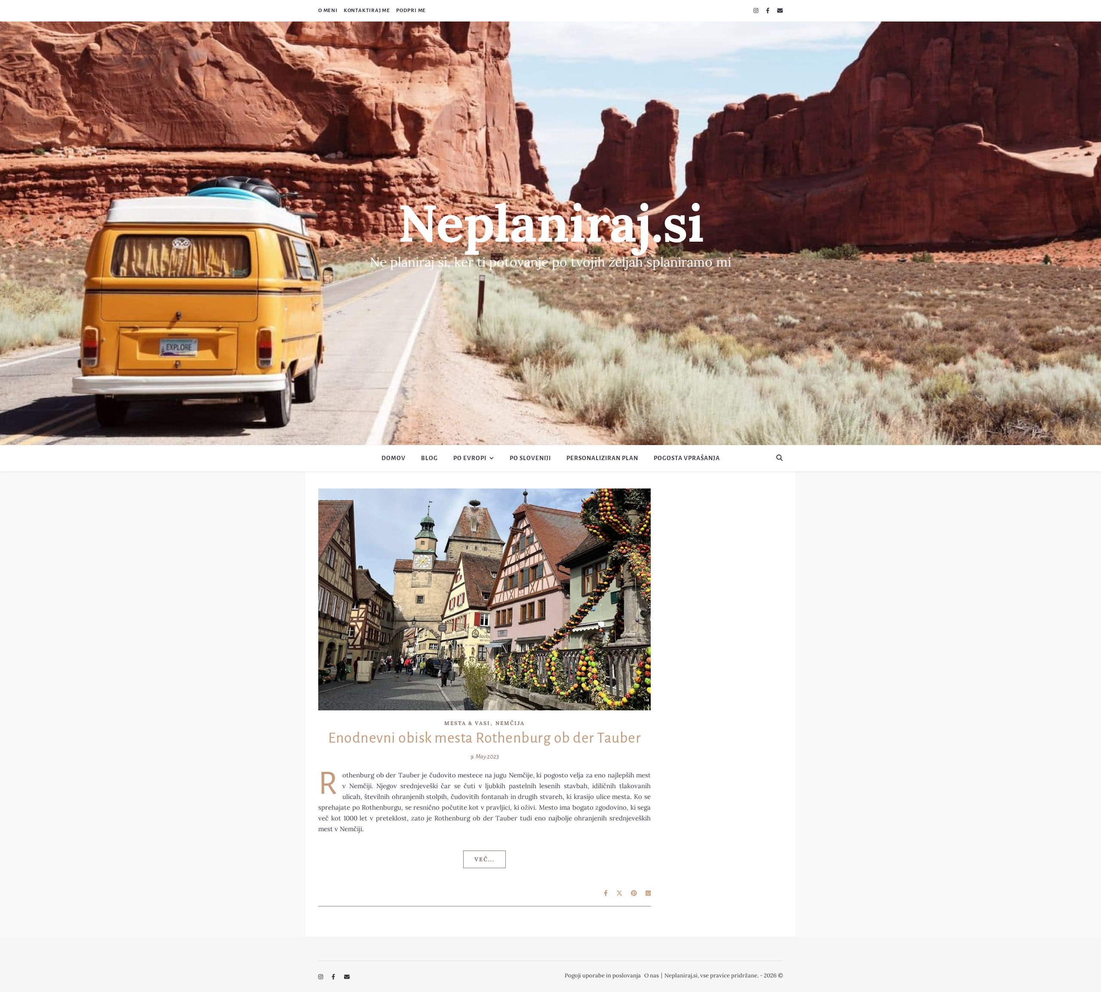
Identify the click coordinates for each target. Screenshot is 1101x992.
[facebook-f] (768, 10)
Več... (484, 859)
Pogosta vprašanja (687, 458)
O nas (651, 975)
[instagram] (756, 10)
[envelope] (780, 10)
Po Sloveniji (530, 458)
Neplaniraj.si (551, 223)
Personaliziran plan (602, 458)
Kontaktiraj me (367, 10)
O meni (328, 10)
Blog (429, 458)
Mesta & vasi (467, 723)
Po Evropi (469, 458)
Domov (393, 458)
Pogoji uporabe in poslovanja (603, 975)
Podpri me (411, 10)
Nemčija (510, 723)
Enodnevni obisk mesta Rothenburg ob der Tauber (484, 738)
